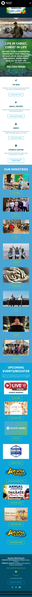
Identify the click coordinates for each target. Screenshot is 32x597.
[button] (30, 3)
